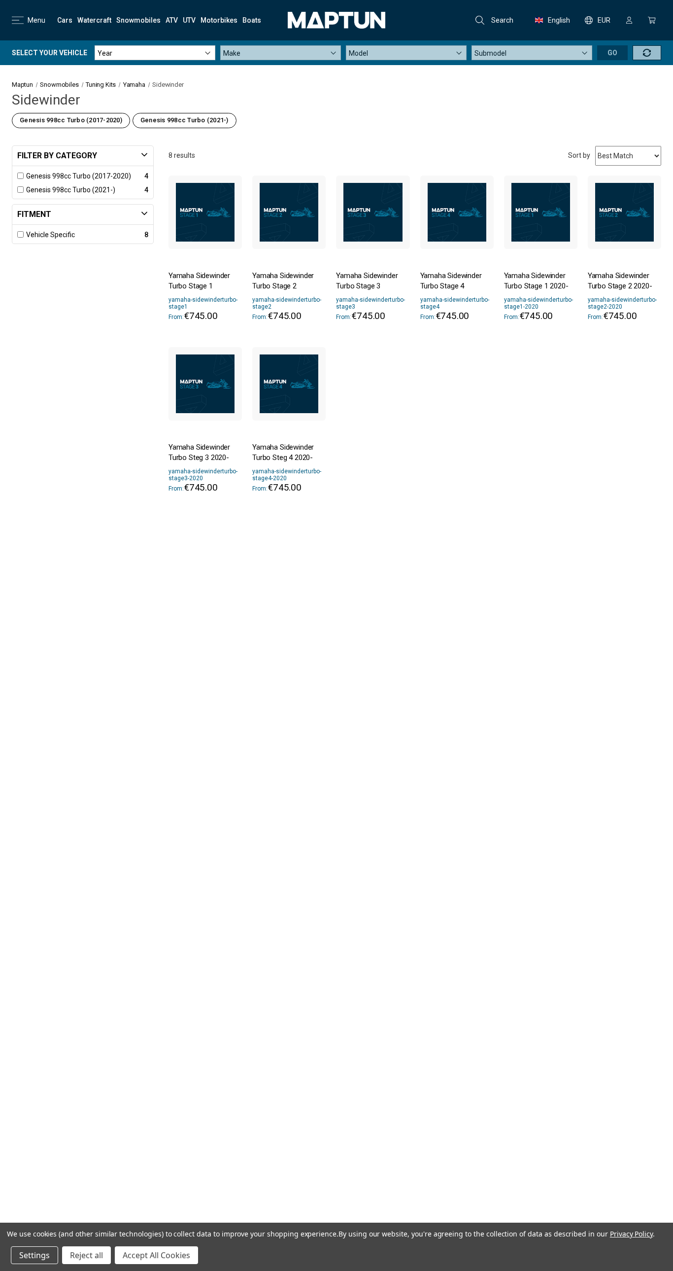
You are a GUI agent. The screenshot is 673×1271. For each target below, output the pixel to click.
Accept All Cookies (156, 1255)
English (559, 20)
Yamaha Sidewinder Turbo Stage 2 (283, 280)
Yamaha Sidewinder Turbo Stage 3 (367, 280)
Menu (36, 20)
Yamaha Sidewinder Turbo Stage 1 (199, 280)
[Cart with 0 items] (651, 20)
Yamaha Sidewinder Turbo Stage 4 (451, 280)
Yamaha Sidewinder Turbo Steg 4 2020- (283, 452)
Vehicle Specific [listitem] (50, 235)
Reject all (86, 1255)
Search (502, 20)
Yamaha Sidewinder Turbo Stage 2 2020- (620, 280)
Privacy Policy (631, 1233)
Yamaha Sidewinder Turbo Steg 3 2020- (199, 452)
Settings (34, 1255)
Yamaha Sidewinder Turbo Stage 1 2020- (536, 280)
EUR (604, 20)
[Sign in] (629, 20)
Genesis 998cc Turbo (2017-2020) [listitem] (78, 176)
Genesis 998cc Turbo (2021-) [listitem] (70, 190)
